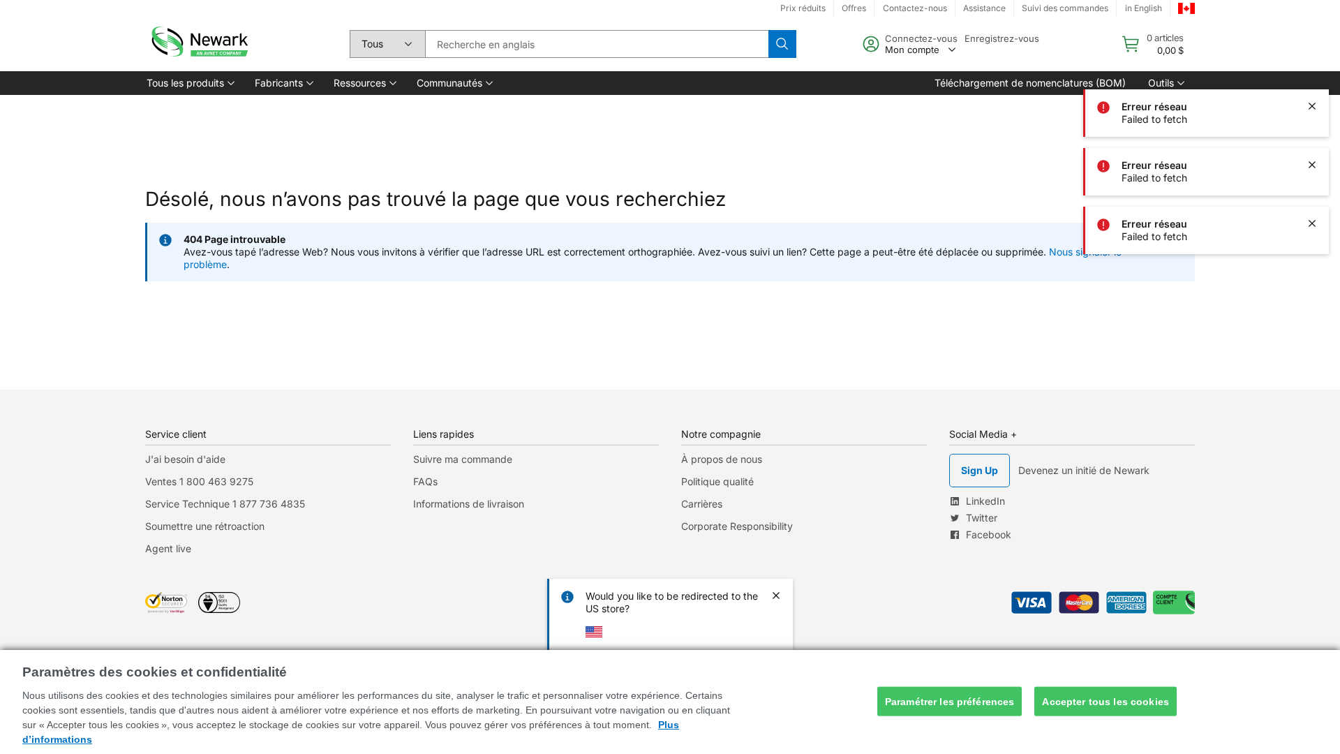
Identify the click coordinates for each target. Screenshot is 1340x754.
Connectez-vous (921, 38)
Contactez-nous (915, 8)
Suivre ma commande (462, 459)
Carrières (701, 504)
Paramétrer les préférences (950, 701)
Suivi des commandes (1065, 8)
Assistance (984, 8)
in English (1143, 8)
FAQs (425, 481)
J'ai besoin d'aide (185, 459)
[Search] (782, 44)
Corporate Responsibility (737, 526)
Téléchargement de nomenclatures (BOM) (1030, 83)
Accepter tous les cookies (1105, 701)
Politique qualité (717, 481)
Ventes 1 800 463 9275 (199, 481)
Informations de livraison (468, 504)
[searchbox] (596, 44)
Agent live (168, 548)
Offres (854, 8)
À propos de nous (721, 459)
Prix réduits (803, 8)
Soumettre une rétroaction (205, 526)
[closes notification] (1312, 47)
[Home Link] (198, 44)
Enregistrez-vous (1002, 38)
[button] (189, 83)
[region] (670, 702)
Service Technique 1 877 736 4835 (225, 504)
